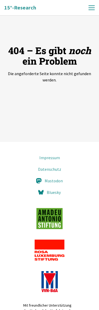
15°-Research (20, 7)
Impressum (49, 157)
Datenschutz (49, 169)
